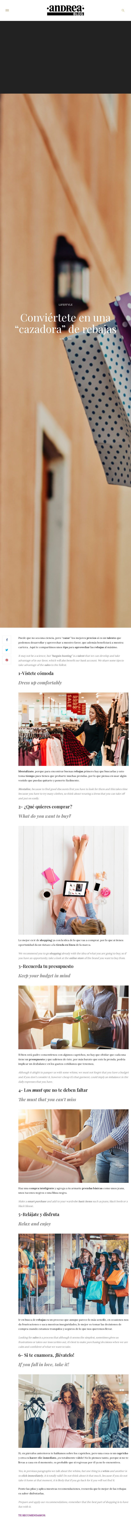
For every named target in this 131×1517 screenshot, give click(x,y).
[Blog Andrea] (65, 10)
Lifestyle (66, 304)
